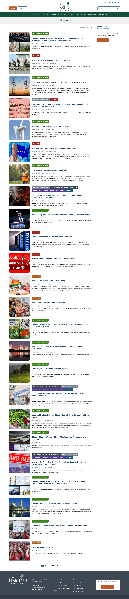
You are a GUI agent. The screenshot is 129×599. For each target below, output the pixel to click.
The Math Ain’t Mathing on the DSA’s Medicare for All (54, 148)
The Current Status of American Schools (49, 303)
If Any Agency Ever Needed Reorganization (50, 170)
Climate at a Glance (78, 582)
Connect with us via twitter (112, 2)
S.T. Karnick (50, 200)
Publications (44, 14)
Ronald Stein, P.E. (52, 85)
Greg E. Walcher (51, 173)
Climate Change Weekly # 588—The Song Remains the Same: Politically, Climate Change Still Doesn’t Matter (58, 39)
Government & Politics (40, 190)
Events (71, 14)
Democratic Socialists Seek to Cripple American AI (53, 237)
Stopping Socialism (78, 591)
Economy (69, 190)
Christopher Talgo (52, 63)
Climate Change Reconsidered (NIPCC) (62, 589)
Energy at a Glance (78, 588)
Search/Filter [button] (85, 27)
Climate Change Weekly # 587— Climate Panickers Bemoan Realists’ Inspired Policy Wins (60, 326)
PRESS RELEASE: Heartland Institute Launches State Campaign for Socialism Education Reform (60, 105)
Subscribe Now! (102, 40)
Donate (13, 8)
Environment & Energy (40, 33)
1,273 (52, 565)
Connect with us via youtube (116, 2)
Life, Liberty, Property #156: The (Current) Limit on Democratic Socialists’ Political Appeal (58, 196)
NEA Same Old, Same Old (42, 547)
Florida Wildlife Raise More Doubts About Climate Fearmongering (59, 525)
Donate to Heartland (107, 587)
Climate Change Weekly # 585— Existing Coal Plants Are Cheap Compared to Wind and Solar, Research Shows (58, 482)
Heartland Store (58, 582)
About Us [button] (91, 14)
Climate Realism (77, 585)
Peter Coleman (49, 420)
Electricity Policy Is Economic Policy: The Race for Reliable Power (59, 82)
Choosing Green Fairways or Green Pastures (50, 369)
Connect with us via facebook (109, 2)
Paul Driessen (51, 129)
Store (105, 2)
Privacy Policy (29, 597)
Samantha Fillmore (61, 109)
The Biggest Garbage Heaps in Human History (51, 126)
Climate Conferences (78, 580)
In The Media (81, 14)
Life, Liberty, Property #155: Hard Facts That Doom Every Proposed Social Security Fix (60, 395)
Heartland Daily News (60, 580)
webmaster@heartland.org (39, 587)
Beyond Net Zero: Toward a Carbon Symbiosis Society (54, 503)
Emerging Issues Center (41, 99)
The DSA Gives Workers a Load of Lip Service (51, 60)
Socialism (36, 55)
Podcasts (55, 14)
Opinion (34, 14)
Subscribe (22, 8)
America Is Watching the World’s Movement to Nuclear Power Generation (58, 348)
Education (36, 276)
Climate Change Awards (60, 585)
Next (58, 565)
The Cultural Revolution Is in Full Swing (48, 281)
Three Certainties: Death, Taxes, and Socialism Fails (53, 259)
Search (118, 8)
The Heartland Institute (64, 6)
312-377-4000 (36, 585)
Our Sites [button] (102, 14)
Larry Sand (50, 284)
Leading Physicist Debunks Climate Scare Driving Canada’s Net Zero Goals (60, 416)
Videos (63, 14)
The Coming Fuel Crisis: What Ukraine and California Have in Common (61, 215)
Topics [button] (24, 14)
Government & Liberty (57, 190)
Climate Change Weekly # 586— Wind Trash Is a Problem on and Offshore (59, 438)
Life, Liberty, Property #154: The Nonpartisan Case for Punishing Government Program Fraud (59, 463)
